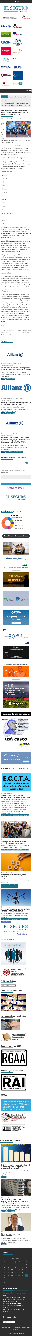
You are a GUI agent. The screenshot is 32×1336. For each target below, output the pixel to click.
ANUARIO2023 (9, 451)
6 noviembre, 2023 (6, 839)
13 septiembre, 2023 (7, 907)
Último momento (11, 1211)
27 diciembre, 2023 (7, 793)
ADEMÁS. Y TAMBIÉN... (7, 815)
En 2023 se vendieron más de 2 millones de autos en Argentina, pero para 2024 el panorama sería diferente (15, 1299)
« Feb (4, 1283)
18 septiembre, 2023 (7, 872)
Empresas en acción (10, 378)
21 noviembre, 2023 (7, 433)
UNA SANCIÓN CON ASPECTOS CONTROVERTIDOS (7, 332)
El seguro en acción (16, 363)
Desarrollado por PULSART (16, 1333)
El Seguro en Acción (17, 119)
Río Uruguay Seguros (6, 921)
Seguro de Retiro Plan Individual (24, 331)
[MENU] (30, 90)
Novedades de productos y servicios (21, 815)
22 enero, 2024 (6, 363)
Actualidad (3, 1176)
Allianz (3, 325)
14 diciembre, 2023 (7, 398)
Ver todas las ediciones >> (8, 939)
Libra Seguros (15, 884)
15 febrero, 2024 (6, 1162)
